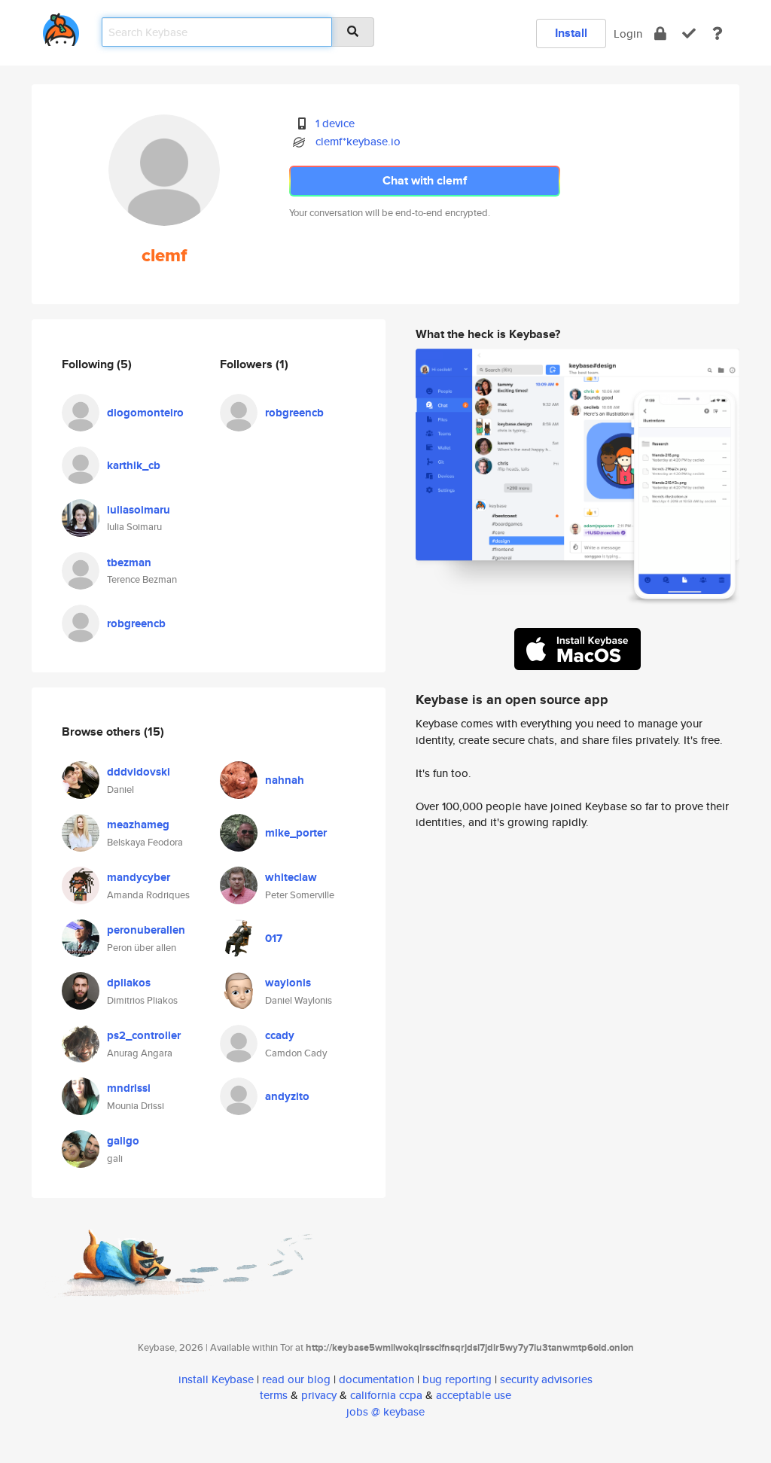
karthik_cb (133, 465)
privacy (319, 1395)
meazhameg (138, 824)
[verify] (689, 33)
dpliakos (129, 982)
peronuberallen (146, 930)
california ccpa (386, 1395)
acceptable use (473, 1395)
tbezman (129, 562)
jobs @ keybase (385, 1411)
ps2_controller (144, 1035)
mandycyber (138, 877)
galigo (123, 1140)
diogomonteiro (145, 412)
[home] (61, 26)
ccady (279, 1035)
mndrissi (129, 1088)
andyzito (287, 1096)
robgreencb (136, 623)
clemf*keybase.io (358, 141)
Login (628, 33)
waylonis (288, 982)
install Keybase (216, 1379)
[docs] (717, 33)
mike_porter (296, 832)
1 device (335, 123)
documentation (376, 1379)
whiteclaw (291, 877)
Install (571, 32)
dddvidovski (138, 772)
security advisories (546, 1379)
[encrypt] (660, 33)
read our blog (296, 1379)
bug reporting (457, 1379)
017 (273, 938)
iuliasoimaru (138, 509)
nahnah (284, 780)
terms (274, 1395)
